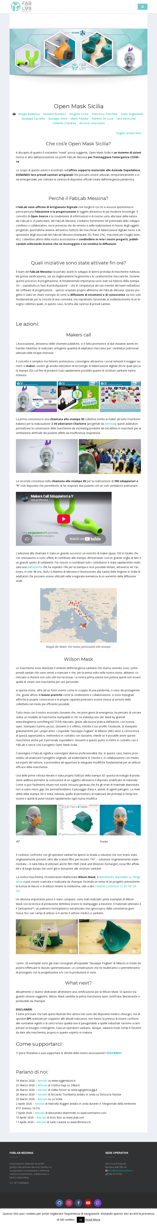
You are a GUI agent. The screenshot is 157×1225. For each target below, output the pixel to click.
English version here (128, 133)
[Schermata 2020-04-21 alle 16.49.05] (78, 820)
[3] (120, 820)
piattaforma (34, 567)
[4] (36, 820)
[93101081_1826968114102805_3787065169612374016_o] (78, 396)
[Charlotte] (110, 456)
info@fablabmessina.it (120, 1170)
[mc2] (120, 396)
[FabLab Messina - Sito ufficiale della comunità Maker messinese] (21, 6)
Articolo (42, 1080)
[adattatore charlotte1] (47, 456)
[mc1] (36, 396)
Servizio (42, 1094)
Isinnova (110, 423)
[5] (47, 936)
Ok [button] (80, 1219)
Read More (92, 1219)
